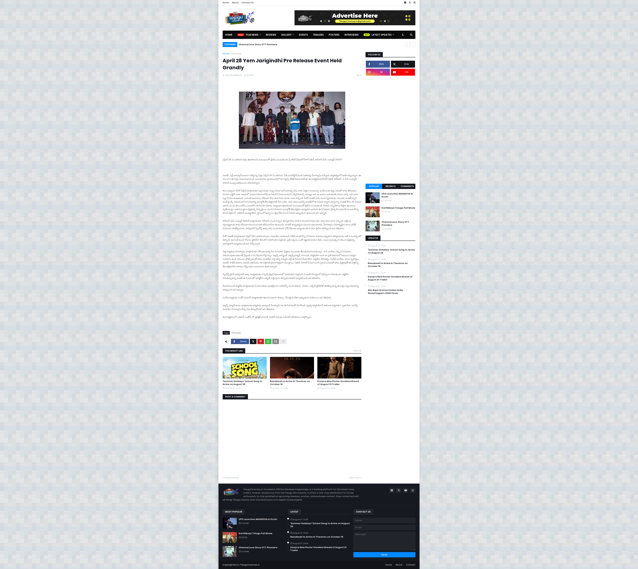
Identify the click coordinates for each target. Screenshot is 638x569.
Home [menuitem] (228, 34)
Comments (407, 186)
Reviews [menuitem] (271, 34)
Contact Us (248, 2)
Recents (390, 186)
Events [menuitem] (303, 34)
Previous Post (231, 477)
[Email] (275, 341)
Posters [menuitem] (334, 34)
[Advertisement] (390, 130)
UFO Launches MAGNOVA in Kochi (397, 195)
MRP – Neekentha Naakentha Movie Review (264, 44)
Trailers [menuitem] (318, 34)
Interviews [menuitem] (351, 34)
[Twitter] (253, 341)
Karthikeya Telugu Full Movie (398, 207)
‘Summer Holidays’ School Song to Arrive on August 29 (242, 383)
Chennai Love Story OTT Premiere (395, 224)
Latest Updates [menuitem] (382, 34)
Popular (374, 186)
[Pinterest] (260, 341)
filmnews (236, 53)
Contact (410, 564)
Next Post (354, 477)
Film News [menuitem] (252, 34)
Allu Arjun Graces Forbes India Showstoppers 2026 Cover (385, 292)
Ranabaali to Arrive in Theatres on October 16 (290, 383)
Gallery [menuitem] (286, 34)
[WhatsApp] (268, 341)
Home (226, 2)
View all (357, 350)
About (235, 2)
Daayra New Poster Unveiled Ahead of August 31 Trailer (338, 383)
